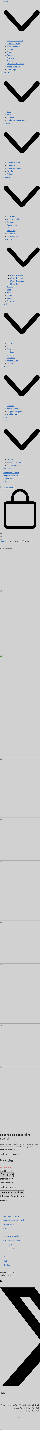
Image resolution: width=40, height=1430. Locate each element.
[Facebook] (1, 1281)
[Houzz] (4, 1392)
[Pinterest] (2, 1392)
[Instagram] (1, 1392)
